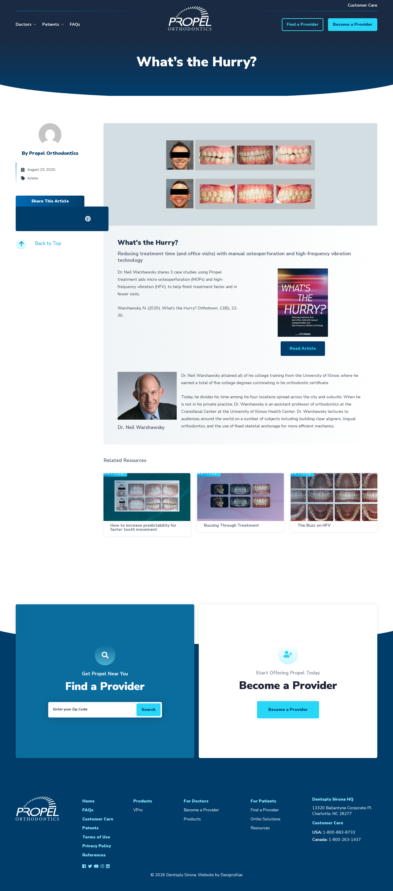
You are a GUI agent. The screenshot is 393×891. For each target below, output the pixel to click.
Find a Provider (265, 810)
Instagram (102, 866)
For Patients (263, 801)
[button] (302, 24)
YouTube (96, 866)
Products (142, 801)
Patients (50, 24)
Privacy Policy (96, 846)
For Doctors (196, 801)
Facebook (84, 866)
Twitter (90, 866)
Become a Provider (201, 810)
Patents (90, 828)
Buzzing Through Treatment (231, 525)
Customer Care (362, 5)
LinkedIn (108, 866)
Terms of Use (96, 837)
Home (88, 801)
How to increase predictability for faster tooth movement (143, 527)
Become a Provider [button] (288, 709)
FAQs (75, 24)
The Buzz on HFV (314, 525)
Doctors (23, 24)
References (94, 855)
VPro (138, 810)
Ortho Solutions (265, 819)
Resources (260, 828)
